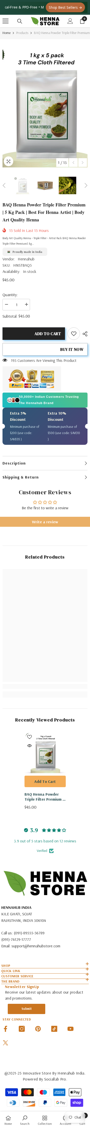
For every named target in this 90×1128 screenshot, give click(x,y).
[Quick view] (29, 745)
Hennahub (26, 258)
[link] (74, 333)
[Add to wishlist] (29, 737)
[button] (73, 162)
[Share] (84, 334)
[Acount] (70, 21)
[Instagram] (22, 1029)
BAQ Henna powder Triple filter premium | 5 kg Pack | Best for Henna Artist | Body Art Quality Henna (44, 797)
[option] (45, 104)
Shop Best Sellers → (65, 7)
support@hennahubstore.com (36, 945)
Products (22, 32)
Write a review (45, 521)
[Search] (20, 21)
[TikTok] (54, 1029)
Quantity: (10, 294)
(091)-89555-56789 (29, 932)
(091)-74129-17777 (16, 939)
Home (6, 32)
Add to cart (47, 333)
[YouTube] (70, 1029)
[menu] (5, 21)
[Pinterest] (38, 1029)
